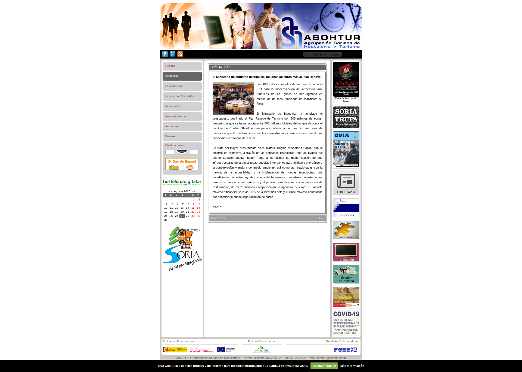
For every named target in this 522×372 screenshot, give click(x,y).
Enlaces (170, 136)
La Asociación (174, 85)
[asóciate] (346, 238)
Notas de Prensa (176, 116)
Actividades (172, 106)
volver (320, 218)
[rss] (180, 57)
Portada (170, 65)
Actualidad (172, 75)
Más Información (352, 365)
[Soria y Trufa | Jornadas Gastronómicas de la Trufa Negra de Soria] (346, 127)
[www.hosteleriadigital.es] (182, 185)
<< (170, 191)
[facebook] (164, 57)
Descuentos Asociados (179, 95)
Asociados (171, 126)
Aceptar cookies (324, 365)
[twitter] (172, 57)
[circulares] (346, 194)
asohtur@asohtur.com (331, 357)
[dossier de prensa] (346, 282)
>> (193, 191)
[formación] (346, 260)
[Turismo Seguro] (346, 305)
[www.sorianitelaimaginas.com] (182, 270)
